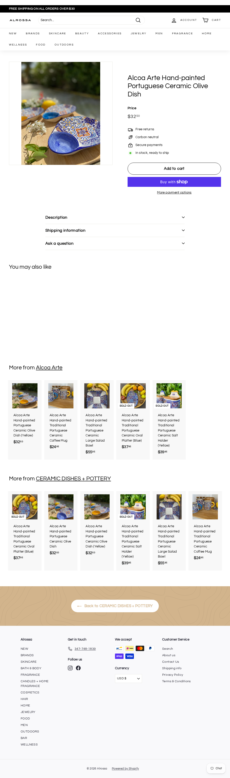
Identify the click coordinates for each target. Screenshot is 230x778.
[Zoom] (60, 113)
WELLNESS (18, 44)
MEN (159, 33)
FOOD (41, 44)
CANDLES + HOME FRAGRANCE (35, 684)
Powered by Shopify (125, 768)
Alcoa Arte (49, 367)
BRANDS (33, 33)
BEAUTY (82, 33)
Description (56, 217)
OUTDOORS (64, 44)
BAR (24, 738)
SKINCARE (57, 33)
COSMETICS (30, 692)
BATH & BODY (31, 668)
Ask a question (59, 243)
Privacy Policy (172, 674)
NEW (13, 33)
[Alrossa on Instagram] (70, 668)
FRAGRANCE (182, 33)
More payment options (174, 192)
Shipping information (65, 230)
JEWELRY (139, 33)
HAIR (24, 699)
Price (132, 108)
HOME (207, 33)
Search (167, 648)
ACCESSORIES (110, 33)
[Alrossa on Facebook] (78, 668)
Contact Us (170, 661)
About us (168, 655)
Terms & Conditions (176, 681)
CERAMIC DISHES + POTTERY (73, 479)
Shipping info (171, 668)
